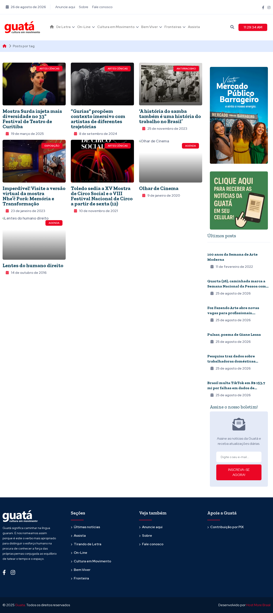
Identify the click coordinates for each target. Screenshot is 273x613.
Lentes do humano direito (33, 265)
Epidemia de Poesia (220, 328)
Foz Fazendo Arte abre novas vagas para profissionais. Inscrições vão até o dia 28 (233, 312)
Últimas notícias (87, 527)
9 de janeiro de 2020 (163, 195)
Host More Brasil (258, 605)
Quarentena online (221, 248)
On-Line (84, 27)
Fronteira (214, 350)
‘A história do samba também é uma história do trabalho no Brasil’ (170, 116)
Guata (20, 605)
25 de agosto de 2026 (233, 293)
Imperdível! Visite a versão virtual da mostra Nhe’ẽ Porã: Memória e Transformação (34, 196)
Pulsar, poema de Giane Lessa (234, 334)
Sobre (83, 7)
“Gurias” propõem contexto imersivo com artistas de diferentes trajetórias (98, 119)
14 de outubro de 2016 (28, 272)
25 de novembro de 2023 (167, 128)
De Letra (63, 27)
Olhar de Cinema (159, 188)
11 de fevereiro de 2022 (234, 266)
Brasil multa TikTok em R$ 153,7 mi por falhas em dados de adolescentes (236, 387)
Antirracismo (186, 68)
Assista (194, 27)
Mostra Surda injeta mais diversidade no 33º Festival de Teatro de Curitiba (32, 119)
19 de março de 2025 (27, 133)
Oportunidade (218, 302)
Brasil (211, 377)
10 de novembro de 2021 (98, 211)
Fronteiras (172, 27)
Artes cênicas (49, 68)
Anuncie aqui (65, 7)
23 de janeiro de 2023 (28, 211)
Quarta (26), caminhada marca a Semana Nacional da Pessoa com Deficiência (236, 286)
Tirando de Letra (87, 544)
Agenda (190, 145)
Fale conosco (102, 7)
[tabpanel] (238, 322)
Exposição (52, 145)
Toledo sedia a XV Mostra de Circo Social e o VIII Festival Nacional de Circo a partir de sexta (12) (102, 196)
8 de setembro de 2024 (98, 133)
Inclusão (214, 275)
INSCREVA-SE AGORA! (239, 472)
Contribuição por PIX (227, 527)
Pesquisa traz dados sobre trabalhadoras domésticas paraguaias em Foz (231, 361)
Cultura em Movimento (116, 27)
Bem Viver (149, 27)
